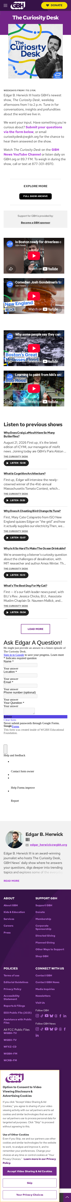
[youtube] (46, 1015)
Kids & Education (14, 912)
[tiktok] (42, 1016)
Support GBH (44, 905)
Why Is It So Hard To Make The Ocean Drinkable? (35, 548)
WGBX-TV (10, 1040)
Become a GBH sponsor (35, 222)
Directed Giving (45, 935)
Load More (35, 629)
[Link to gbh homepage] (18, 5)
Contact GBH (44, 975)
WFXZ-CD (10, 1046)
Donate (56, 5)
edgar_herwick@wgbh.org (48, 845)
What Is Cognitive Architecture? (25, 473)
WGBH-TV (10, 1033)
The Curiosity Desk (16, 456)
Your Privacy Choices (29, 1194)
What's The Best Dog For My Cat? (25, 586)
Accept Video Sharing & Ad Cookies (29, 1171)
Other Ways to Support (50, 949)
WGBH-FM (10, 1053)
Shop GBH (42, 956)
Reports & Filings (14, 1005)
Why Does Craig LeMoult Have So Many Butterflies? (29, 434)
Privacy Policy (12, 989)
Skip (30, 1183)
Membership (43, 919)
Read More (11, 880)
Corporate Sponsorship (43, 927)
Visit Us (40, 1002)
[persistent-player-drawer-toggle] (67, 1197)
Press (7, 932)
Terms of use (11, 975)
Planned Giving (45, 942)
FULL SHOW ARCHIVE (35, 196)
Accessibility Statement (11, 997)
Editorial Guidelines (16, 982)
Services (9, 919)
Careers (8, 925)
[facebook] (60, 1016)
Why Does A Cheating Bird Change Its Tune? (32, 511)
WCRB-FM (10, 1060)
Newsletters (43, 995)
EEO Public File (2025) (18, 1012)
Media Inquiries (45, 989)
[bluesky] (51, 1016)
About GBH (11, 905)
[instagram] (37, 1015)
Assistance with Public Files (18, 1021)
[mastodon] (56, 1029)
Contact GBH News (47, 982)
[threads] (56, 1016)
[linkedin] (64, 1016)
